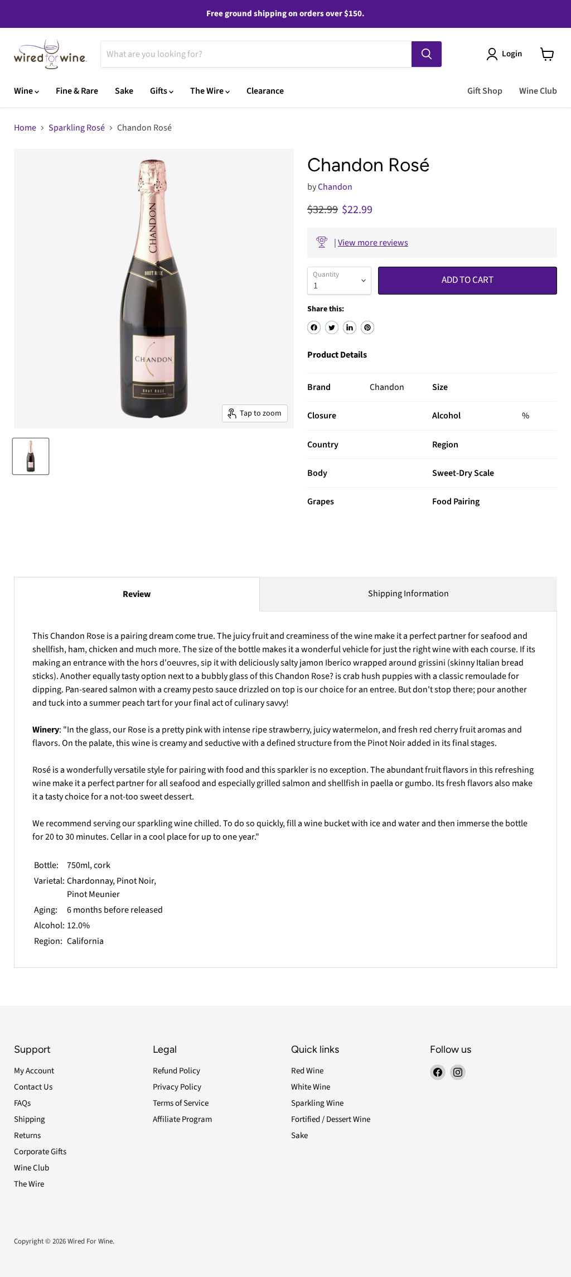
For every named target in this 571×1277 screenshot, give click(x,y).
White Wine (310, 1087)
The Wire (207, 91)
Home (25, 128)
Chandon (335, 187)
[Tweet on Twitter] (331, 327)
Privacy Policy (177, 1087)
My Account (34, 1071)
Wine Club (538, 91)
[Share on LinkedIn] (349, 327)
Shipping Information (408, 593)
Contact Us (33, 1087)
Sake (124, 91)
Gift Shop (484, 91)
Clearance (265, 91)
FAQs (22, 1103)
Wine (24, 91)
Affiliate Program (182, 1119)
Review (137, 594)
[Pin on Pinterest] (367, 327)
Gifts (159, 91)
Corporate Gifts (40, 1152)
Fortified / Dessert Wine (330, 1119)
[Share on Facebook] (314, 327)
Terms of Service (181, 1103)
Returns (27, 1135)
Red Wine (307, 1071)
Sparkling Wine (317, 1103)
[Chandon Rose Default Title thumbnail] (31, 456)
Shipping (29, 1119)
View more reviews (373, 243)
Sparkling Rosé (77, 128)
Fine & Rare (77, 91)
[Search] (427, 54)
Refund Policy (176, 1071)
